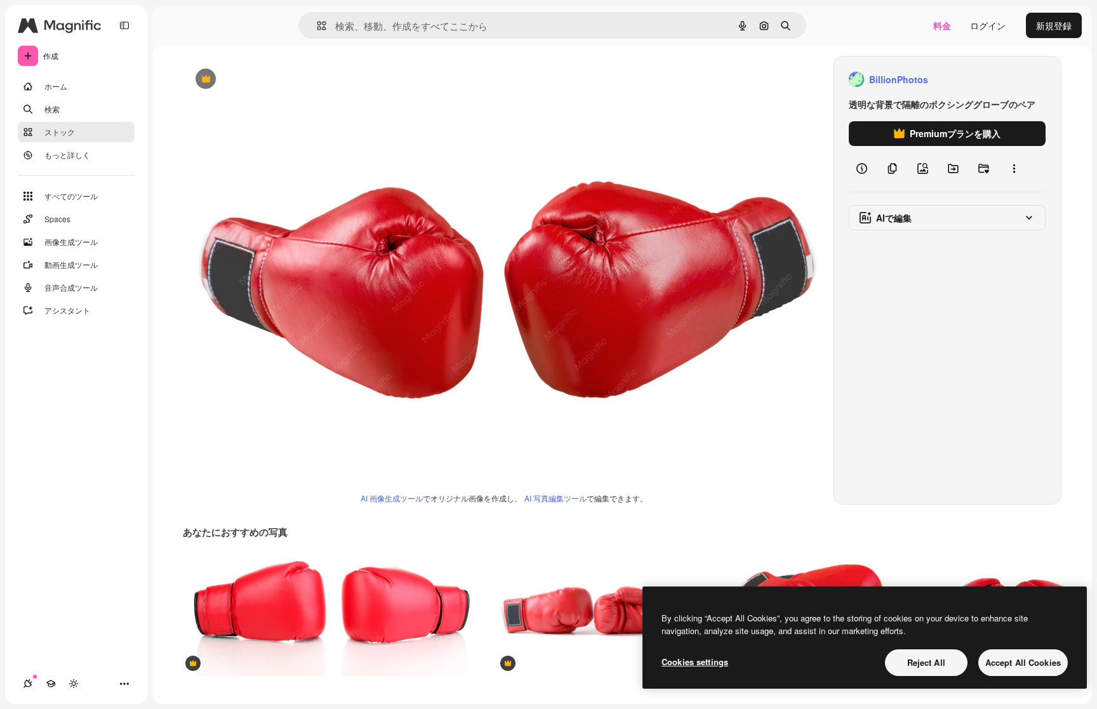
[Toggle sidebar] (124, 25)
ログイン (988, 25)
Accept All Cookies (1023, 662)
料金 (942, 25)
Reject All (926, 662)
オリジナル (270, 79)
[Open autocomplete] (316, 25)
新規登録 (1054, 25)
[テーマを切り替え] (73, 683)
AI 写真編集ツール (555, 498)
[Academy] (51, 683)
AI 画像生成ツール (392, 498)
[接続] (28, 683)
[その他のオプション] (1014, 169)
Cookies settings (695, 662)
